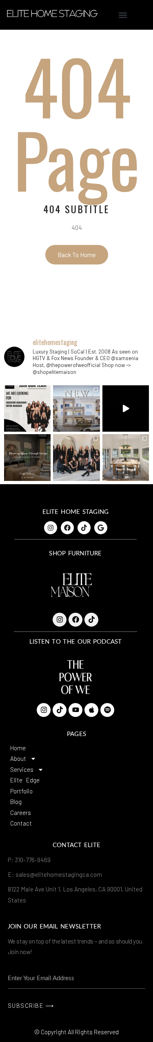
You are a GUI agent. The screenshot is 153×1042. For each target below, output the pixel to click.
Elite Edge (25, 780)
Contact (21, 823)
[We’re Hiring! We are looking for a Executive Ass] (27, 408)
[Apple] (91, 710)
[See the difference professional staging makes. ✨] (125, 408)
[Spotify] (107, 710)
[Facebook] (67, 527)
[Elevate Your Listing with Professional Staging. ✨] (125, 457)
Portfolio (21, 791)
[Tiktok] (84, 527)
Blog (16, 801)
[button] (122, 15)
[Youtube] (75, 710)
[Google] (100, 527)
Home (18, 747)
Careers (20, 812)
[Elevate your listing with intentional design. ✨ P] (27, 457)
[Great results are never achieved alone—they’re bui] (76, 457)
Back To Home (77, 254)
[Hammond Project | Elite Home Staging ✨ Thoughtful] (76, 408)
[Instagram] (50, 527)
